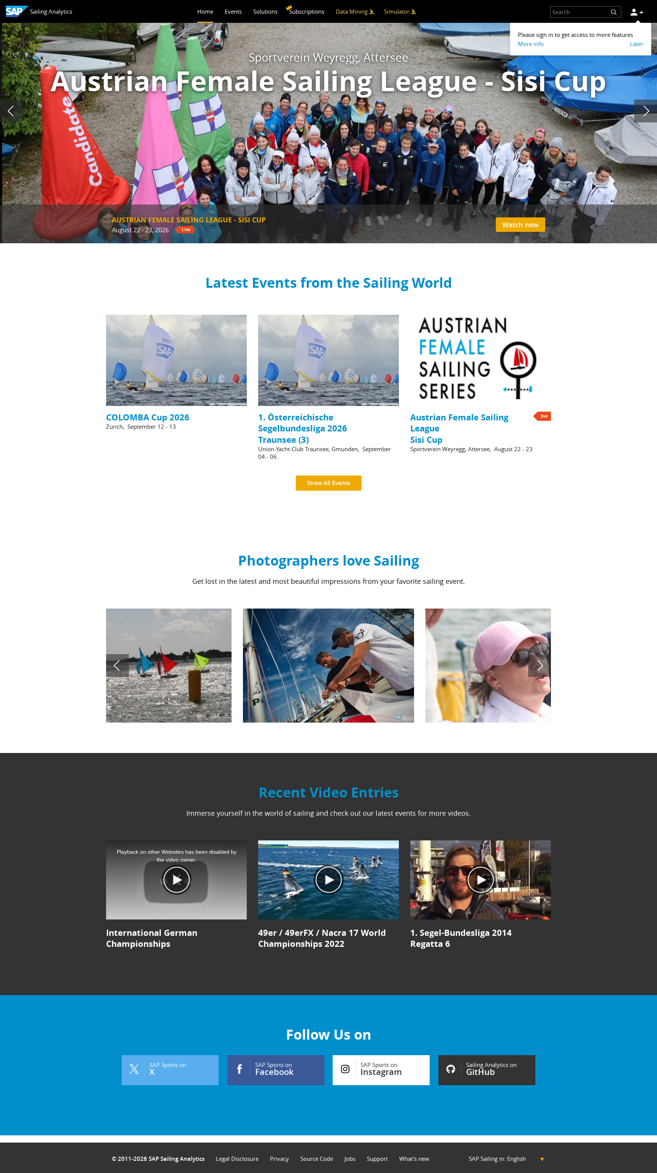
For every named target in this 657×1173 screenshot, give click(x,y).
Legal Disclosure (237, 1159)
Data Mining (352, 11)
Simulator (396, 11)
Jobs (349, 1159)
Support (377, 1159)
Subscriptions (306, 11)
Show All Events (328, 483)
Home (205, 11)
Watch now (520, 224)
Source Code (316, 1159)
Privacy (279, 1159)
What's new (414, 1159)
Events (233, 11)
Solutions (265, 11)
